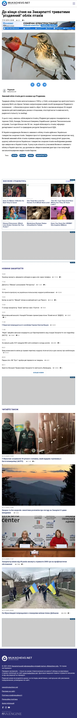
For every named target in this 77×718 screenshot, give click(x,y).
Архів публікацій (8, 703)
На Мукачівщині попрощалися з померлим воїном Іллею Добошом (30, 613)
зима (30, 155)
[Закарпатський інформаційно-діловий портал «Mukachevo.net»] (16, 3)
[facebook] (3, 708)
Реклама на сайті (8, 691)
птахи (22, 155)
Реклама (38, 25)
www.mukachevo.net (30, 673)
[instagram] (6, 708)
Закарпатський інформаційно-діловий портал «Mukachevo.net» (35, 666)
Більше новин (38, 372)
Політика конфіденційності (12, 695)
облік (14, 155)
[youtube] (9, 708)
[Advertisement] (38, 245)
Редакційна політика (10, 699)
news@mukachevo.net (10, 687)
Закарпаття (41, 155)
